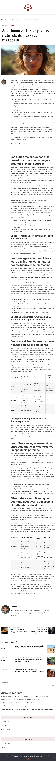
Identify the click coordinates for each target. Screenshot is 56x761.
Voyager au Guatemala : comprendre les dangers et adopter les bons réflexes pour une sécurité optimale (29, 659)
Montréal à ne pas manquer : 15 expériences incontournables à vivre (19, 702)
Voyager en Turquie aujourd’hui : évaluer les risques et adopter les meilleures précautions (24, 696)
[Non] (54, 757)
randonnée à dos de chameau (29, 229)
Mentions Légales (6, 743)
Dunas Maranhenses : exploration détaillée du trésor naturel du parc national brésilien (29, 647)
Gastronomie (5, 721)
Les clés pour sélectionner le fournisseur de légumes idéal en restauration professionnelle (24, 706)
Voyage (13, 25)
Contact (3, 747)
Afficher (25, 144)
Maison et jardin (6, 729)
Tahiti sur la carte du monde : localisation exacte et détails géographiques (20, 699)
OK (28, 758)
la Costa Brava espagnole (27, 591)
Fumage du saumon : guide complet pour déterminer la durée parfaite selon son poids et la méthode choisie (27, 710)
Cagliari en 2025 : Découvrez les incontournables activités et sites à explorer (29, 670)
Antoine (4, 85)
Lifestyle (4, 725)
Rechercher (4, 682)
